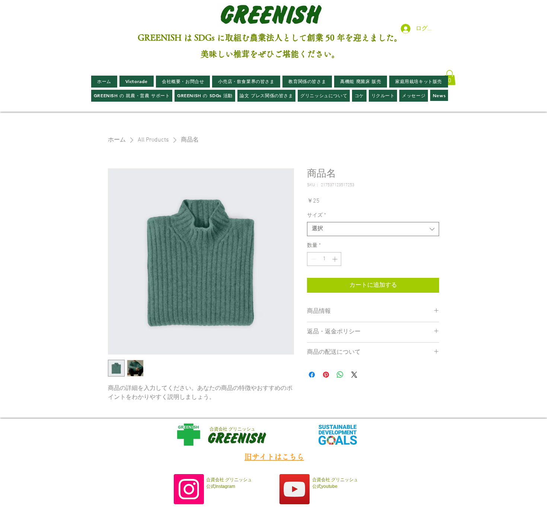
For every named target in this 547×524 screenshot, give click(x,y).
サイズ (316, 215)
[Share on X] (354, 374)
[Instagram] (189, 489)
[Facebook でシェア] (311, 374)
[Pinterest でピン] (326, 374)
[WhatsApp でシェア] (340, 374)
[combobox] (373, 229)
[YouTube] (294, 489)
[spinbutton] (324, 259)
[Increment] (335, 259)
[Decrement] (312, 259)
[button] (449, 77)
